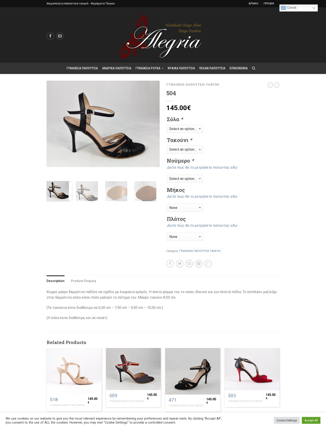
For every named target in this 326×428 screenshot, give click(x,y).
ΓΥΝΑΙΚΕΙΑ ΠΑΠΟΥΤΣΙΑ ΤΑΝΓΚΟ (192, 84)
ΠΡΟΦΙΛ (269, 3)
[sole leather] (118, 191)
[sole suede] (147, 191)
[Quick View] (74, 371)
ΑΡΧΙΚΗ (253, 3)
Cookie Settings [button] (287, 420)
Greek (291, 8)
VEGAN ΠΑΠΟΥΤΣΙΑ (212, 68)
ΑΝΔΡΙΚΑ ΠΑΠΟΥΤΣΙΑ (116, 68)
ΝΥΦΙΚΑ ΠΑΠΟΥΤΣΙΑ (181, 68)
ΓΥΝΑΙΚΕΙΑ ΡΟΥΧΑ (148, 68)
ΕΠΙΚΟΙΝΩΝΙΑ (239, 68)
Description (56, 281)
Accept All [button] (311, 420)
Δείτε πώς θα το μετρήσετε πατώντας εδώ (202, 167)
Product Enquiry (83, 281)
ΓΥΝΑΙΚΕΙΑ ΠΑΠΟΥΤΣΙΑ (82, 68)
